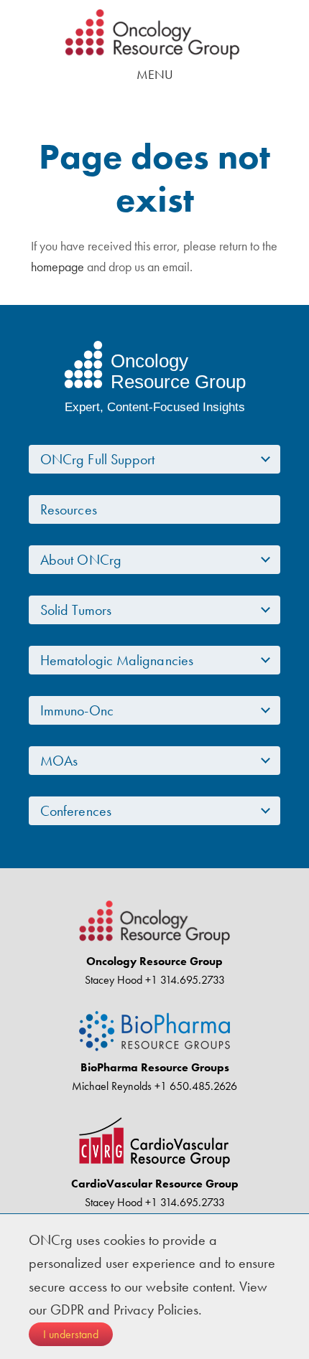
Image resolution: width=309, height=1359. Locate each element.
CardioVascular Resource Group (155, 1183)
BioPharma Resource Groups (154, 1067)
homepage (57, 266)
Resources (68, 509)
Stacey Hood (113, 979)
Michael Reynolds (112, 1086)
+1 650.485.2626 (194, 1086)
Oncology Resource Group (154, 34)
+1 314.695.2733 (183, 979)
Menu (155, 74)
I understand (70, 1334)
